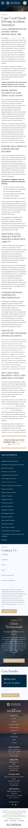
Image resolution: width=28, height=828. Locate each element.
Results (14, 733)
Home (14, 718)
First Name (4, 554)
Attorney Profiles (14, 724)
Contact (14, 742)
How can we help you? (8, 580)
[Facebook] (12, 804)
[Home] (13, 3)
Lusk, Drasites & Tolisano (15, 38)
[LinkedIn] (15, 804)
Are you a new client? (7, 575)
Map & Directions (14, 754)
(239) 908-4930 (6, 86)
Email (3, 570)
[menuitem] (14, 461)
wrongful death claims (8, 406)
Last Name (4, 559)
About (14, 721)
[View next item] (20, 656)
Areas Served (14, 730)
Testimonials (14, 736)
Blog (14, 739)
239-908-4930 (14, 711)
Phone (3, 564)
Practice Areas (14, 727)
